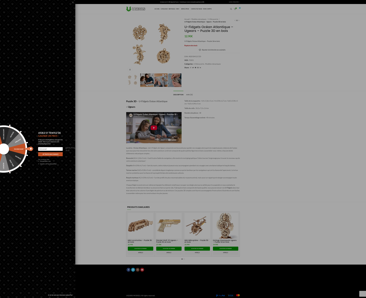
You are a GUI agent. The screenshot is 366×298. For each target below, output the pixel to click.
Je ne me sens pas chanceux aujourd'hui (60, 295)
